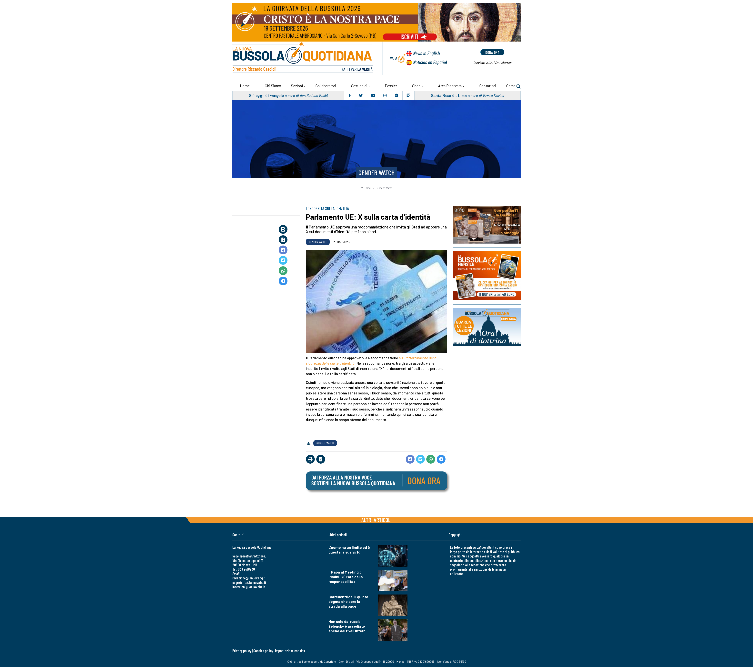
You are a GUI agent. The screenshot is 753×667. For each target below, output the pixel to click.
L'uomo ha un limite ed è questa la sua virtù (349, 549)
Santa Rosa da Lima (449, 95)
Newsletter (492, 62)
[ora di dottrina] (487, 327)
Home (245, 85)
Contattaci (487, 85)
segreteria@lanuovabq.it (249, 582)
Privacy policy (241, 650)
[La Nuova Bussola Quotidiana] (303, 58)
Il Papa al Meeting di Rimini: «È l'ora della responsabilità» (345, 577)
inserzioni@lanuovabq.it (248, 587)
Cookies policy (263, 650)
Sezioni (297, 85)
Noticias (430, 62)
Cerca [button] (511, 85)
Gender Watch (376, 172)
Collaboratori (325, 85)
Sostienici (359, 85)
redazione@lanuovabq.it (249, 578)
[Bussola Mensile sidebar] (487, 275)
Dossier (391, 85)
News (426, 53)
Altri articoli (376, 519)
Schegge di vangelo (266, 95)
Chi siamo (273, 85)
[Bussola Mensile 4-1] (487, 225)
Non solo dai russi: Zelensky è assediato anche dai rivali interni (347, 626)
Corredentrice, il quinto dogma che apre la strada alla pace (348, 601)
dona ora (492, 52)
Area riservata (450, 85)
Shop (416, 85)
